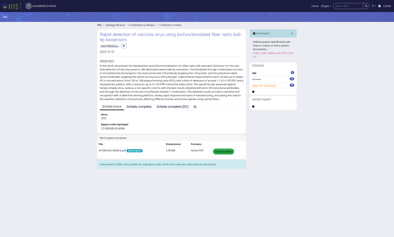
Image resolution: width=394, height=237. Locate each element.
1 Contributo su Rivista (141, 25)
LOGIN (387, 6)
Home (315, 6)
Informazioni (262, 33)
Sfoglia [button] (325, 6)
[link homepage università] (41, 6)
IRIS (99, 25)
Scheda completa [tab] (139, 106)
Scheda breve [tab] (112, 106)
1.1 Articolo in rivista (169, 25)
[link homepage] (11, 6)
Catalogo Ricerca (115, 25)
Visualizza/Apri (223, 151)
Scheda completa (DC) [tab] (173, 106)
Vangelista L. (109, 45)
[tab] (195, 106)
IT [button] (373, 6)
